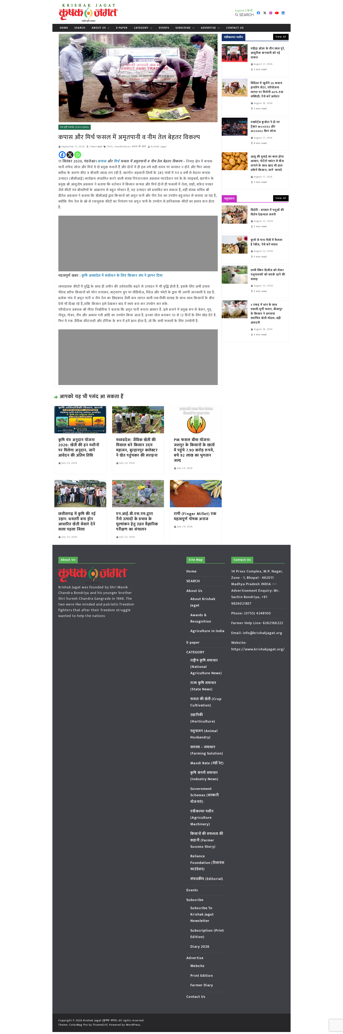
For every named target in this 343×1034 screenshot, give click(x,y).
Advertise (208, 27)
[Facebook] (62, 154)
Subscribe (183, 27)
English (240, 10)
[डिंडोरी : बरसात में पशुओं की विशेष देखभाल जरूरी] (235, 219)
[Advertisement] (138, 243)
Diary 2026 (199, 947)
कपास (102, 161)
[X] (69, 154)
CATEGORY (141, 27)
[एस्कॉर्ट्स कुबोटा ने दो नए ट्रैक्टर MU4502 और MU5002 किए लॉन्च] (235, 134)
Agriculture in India (207, 631)
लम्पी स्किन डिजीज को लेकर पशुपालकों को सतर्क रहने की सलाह (268, 275)
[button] (108, 27)
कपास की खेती (139, 146)
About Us (99, 27)
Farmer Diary (201, 985)
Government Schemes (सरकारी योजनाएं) (204, 795)
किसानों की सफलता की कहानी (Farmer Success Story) (206, 840)
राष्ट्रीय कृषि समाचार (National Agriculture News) (206, 667)
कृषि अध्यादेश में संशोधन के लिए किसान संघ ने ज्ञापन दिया (122, 276)
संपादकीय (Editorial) (206, 879)
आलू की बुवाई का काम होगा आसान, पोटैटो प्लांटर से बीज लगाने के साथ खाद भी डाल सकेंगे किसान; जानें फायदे (267, 164)
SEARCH (79, 27)
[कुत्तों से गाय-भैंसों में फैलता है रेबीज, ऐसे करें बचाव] (235, 249)
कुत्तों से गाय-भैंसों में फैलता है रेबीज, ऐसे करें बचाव (267, 242)
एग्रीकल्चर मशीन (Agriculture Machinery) (202, 817)
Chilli (110, 146)
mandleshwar (122, 146)
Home (64, 27)
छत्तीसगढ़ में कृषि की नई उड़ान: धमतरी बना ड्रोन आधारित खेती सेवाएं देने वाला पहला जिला (77, 521)
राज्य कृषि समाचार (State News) (74, 127)
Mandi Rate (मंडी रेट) (207, 763)
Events (164, 27)
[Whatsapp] (77, 154)
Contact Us (235, 27)
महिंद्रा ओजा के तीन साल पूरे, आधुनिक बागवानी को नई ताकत (268, 53)
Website (197, 966)
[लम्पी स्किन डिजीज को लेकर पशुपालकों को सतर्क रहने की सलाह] (235, 282)
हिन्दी (249, 10)
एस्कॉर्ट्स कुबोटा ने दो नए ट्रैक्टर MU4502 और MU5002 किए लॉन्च (265, 127)
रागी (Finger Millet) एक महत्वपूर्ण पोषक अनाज (195, 516)
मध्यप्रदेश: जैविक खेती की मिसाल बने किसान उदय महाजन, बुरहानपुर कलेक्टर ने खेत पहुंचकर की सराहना (137, 447)
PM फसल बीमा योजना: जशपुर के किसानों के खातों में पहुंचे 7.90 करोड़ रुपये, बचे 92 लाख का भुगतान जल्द (194, 450)
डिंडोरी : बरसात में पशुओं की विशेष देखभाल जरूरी (267, 212)
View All (281, 36)
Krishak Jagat (159, 146)
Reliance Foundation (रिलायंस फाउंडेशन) (207, 862)
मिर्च (117, 161)
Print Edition (201, 976)
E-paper (122, 27)
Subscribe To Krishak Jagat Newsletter (202, 914)
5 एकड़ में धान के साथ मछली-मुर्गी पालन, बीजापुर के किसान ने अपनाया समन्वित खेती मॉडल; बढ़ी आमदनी (267, 314)
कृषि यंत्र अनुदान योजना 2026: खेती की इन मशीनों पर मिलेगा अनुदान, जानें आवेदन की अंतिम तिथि (78, 447)
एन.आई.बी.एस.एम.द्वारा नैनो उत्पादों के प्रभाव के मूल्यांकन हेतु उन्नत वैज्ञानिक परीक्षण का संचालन (137, 521)
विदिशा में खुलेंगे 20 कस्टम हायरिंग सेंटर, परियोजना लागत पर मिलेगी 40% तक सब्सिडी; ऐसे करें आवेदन (267, 90)
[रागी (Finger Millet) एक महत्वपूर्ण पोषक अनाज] (196, 483)
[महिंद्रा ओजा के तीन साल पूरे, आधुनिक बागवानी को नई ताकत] (235, 60)
